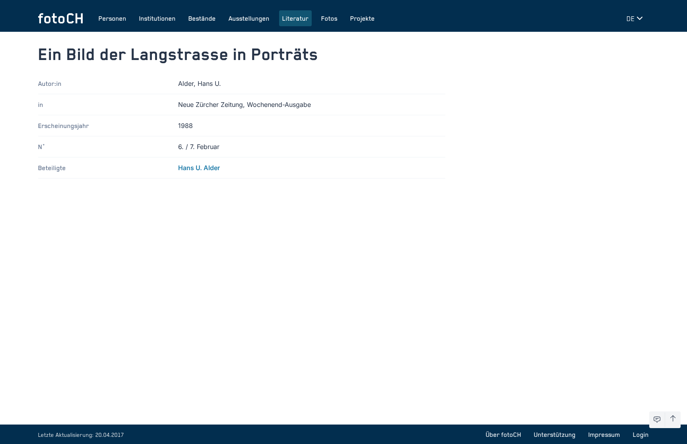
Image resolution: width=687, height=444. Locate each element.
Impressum (604, 434)
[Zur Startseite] (60, 18)
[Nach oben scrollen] (673, 419)
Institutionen (157, 18)
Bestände (202, 18)
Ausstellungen (249, 18)
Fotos (329, 18)
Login (641, 434)
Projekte (362, 18)
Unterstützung (555, 434)
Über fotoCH (503, 434)
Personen (112, 18)
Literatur (295, 18)
